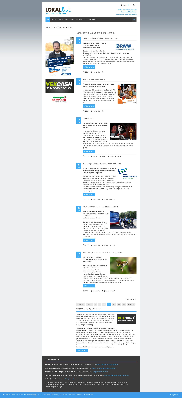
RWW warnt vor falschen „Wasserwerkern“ (100, 38)
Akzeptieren (174, 395)
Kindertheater (88, 118)
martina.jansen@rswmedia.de (73, 379)
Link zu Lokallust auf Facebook (131, 5)
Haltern (60, 19)
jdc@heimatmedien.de (100, 372)
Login (124, 5)
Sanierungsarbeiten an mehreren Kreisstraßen (102, 163)
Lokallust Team (69, 19)
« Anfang (81, 304)
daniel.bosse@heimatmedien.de (107, 364)
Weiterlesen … (88, 66)
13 (119, 304)
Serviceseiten (92, 19)
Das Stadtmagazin (81, 19)
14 (123, 304)
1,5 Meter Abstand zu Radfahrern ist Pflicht (100, 206)
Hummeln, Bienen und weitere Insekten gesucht (102, 252)
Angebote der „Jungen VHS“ (94, 79)
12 (114, 304)
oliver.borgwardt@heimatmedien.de (104, 368)
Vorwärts (131, 304)
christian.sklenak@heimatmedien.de (116, 375)
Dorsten (53, 19)
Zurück (89, 304)
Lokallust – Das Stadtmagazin (55, 27)
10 (104, 304)
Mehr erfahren (89, 395)
